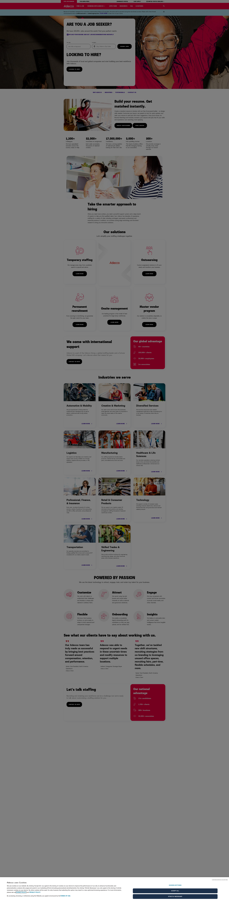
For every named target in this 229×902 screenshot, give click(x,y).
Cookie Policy (21, 892)
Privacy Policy (34, 892)
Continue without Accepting (220, 879)
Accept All (175, 890)
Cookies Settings (175, 885)
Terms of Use (65, 896)
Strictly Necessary (175, 896)
